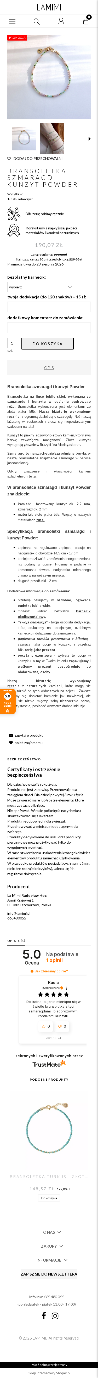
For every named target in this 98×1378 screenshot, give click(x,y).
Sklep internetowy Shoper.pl (49, 1373)
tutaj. (32, 476)
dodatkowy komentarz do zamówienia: (45, 317)
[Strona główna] (49, 7)
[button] (12, 21)
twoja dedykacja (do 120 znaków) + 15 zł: (46, 296)
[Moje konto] (61, 21)
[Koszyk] (86, 21)
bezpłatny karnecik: (26, 276)
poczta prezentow (34, 655)
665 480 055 (54, 1297)
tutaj (40, 520)
